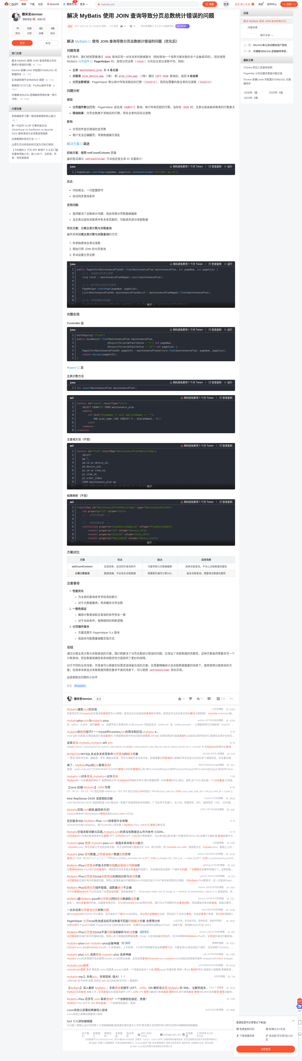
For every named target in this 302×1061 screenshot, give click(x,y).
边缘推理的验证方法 (26, 138)
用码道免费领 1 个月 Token (188, 166)
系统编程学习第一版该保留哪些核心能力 (34, 117)
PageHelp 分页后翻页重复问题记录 (262, 73)
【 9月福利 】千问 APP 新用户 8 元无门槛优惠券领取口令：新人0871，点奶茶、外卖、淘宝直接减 (35, 153)
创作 (289, 4)
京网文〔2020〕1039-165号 (149, 1039)
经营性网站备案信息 (173, 1039)
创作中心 (272, 4)
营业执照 (209, 1043)
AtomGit (54, 4)
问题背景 (252, 27)
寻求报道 (119, 1034)
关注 (98, 698)
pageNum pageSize (128, 172)
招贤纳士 (96, 1034)
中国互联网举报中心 (124, 1043)
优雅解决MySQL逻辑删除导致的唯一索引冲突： (34, 96)
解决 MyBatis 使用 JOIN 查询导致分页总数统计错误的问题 (34, 62)
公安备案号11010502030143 (99, 1039)
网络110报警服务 (106, 1043)
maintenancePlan (107, 388)
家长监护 (93, 1043)
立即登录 (266, 1049)
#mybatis (80, 685)
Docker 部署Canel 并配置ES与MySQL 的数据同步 (34, 72)
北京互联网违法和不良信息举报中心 (200, 1039)
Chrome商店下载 (143, 1043)
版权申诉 (186, 1043)
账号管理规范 (158, 1043)
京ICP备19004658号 (124, 1039)
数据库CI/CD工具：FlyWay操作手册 (32, 87)
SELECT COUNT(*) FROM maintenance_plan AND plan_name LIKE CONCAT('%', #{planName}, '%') (119, 417)
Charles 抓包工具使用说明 (257, 67)
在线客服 (189, 1034)
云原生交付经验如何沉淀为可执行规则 (32, 144)
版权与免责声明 (173, 1043)
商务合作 (108, 1034)
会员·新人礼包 (243, 4)
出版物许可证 (197, 1043)
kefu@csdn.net (172, 1034)
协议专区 (130, 1034)
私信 (48, 43)
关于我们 (85, 1034)
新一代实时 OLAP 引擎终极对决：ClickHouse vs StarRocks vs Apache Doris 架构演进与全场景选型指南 (32, 129)
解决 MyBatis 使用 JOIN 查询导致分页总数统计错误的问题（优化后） (268, 21)
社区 (40, 4)
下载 (32, 4)
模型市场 (72, 4)
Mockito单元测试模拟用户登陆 (270, 44)
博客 (23, 4)
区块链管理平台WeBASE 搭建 (33, 79)
